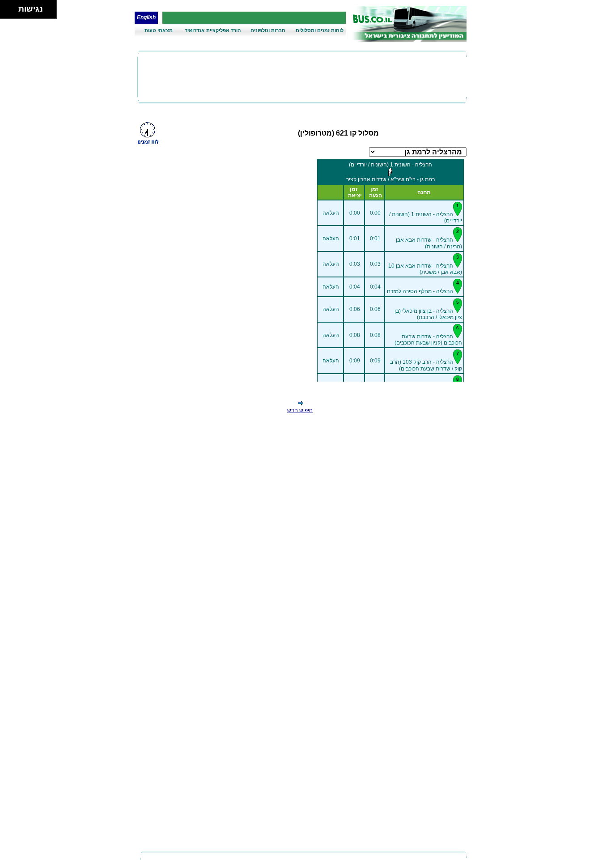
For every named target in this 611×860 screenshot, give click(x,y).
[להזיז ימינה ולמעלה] (11, 6)
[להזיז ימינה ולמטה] (11, 11)
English (146, 17)
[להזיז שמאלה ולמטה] (6, 11)
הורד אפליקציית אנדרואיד (213, 30)
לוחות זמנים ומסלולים (320, 30)
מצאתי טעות (158, 30)
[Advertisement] (302, 77)
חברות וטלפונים (267, 30)
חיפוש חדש (300, 410)
